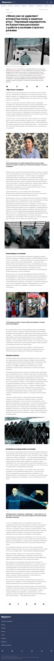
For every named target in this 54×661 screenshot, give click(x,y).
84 (19, 75)
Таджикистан (31, 5)
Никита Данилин (9, 12)
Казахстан (10, 5)
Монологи (8, 33)
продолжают (38, 75)
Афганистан (4, 5)
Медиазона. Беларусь (6, 645)
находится (15, 69)
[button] (51, 2)
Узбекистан (24, 5)
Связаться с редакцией (6, 621)
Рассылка (3, 638)
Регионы (3, 631)
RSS (3, 634)
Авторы (3, 624)
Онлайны (3, 628)
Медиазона (3, 641)
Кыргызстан (17, 5)
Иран (51, 5)
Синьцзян (46, 5)
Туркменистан (39, 5)
